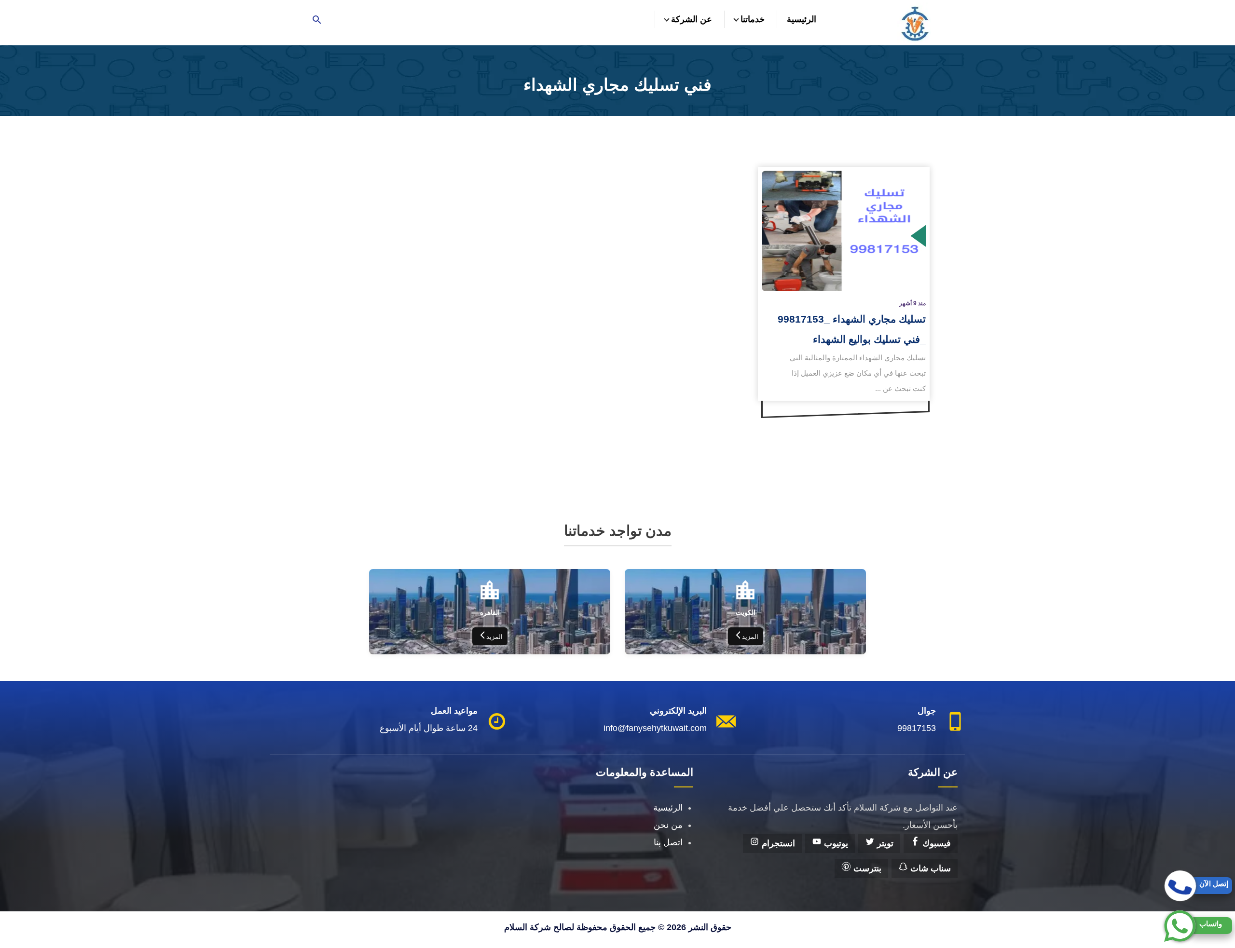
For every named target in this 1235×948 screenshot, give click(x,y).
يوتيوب (835, 843)
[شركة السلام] (914, 22)
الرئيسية (801, 19)
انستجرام (777, 843)
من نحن (668, 825)
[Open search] (317, 20)
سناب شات (929, 868)
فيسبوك (935, 843)
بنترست (866, 868)
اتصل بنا (668, 842)
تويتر (884, 843)
